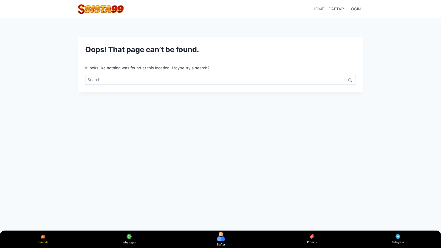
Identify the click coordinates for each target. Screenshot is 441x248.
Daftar (221, 244)
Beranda (43, 242)
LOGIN (355, 9)
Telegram (398, 242)
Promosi (312, 242)
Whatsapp (129, 242)
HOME (318, 9)
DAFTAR (336, 9)
